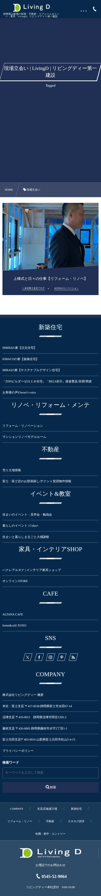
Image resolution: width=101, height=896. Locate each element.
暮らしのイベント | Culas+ (20, 525)
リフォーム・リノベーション (22, 426)
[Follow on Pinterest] (61, 657)
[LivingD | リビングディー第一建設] (31, 8)
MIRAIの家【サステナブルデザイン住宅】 (31, 370)
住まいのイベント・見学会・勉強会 (27, 514)
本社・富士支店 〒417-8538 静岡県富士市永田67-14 (37, 706)
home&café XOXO (14, 625)
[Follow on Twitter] (27, 657)
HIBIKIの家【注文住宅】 (19, 348)
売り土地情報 (14, 470)
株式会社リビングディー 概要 (22, 695)
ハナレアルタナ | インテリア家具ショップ (31, 570)
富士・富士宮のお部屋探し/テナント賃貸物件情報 (36, 481)
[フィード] (73, 657)
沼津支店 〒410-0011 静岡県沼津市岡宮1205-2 (34, 717)
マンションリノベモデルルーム (24, 437)
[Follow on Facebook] (39, 657)
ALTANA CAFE (12, 614)
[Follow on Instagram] (50, 657)
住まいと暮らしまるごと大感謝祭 (25, 537)
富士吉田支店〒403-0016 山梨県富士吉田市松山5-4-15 (38, 739)
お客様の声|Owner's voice (19, 392)
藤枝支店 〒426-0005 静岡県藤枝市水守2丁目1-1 (34, 728)
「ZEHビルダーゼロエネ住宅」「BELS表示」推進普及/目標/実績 (47, 381)
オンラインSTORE (15, 581)
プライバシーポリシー (18, 751)
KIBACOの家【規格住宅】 (20, 359)
